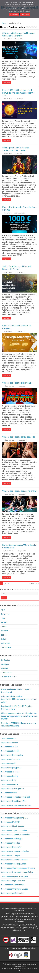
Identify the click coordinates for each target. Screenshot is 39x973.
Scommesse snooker (10, 772)
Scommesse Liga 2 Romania (13, 880)
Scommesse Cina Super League (14, 889)
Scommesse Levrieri (9, 742)
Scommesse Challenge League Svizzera (18, 868)
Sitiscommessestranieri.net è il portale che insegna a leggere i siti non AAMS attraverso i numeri (19, 716)
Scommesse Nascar (9, 784)
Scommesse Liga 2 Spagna (12, 826)
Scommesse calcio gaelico (12, 788)
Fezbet (4, 622)
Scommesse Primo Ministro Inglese (16, 805)
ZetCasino (5, 660)
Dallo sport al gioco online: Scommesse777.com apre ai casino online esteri (18, 699)
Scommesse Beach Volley (12, 755)
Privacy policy (25, 14)
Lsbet (3, 639)
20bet (3, 626)
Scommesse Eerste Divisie (12, 885)
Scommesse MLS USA (10, 822)
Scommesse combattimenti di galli (15, 797)
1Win (3, 618)
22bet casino (6, 672)
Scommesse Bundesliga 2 (12, 839)
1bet (3, 610)
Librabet (4, 631)
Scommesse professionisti (12, 893)
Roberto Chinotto (9, 386)
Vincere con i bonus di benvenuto (17, 383)
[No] (36, 9)
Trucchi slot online (8, 677)
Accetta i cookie (14, 14)
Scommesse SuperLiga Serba (13, 864)
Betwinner (5, 614)
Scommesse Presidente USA (13, 801)
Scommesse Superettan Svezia (14, 860)
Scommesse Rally (8, 780)
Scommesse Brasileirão (11, 847)
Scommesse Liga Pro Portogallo (14, 876)
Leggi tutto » (7, 82)
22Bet (3, 635)
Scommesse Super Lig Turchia (14, 830)
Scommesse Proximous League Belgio (17, 872)
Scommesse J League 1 (11, 855)
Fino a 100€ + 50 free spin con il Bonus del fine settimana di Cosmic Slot (18, 93)
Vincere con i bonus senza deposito (18, 437)
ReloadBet (5, 643)
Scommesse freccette (10, 759)
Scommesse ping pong (10, 768)
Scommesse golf (8, 763)
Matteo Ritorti (8, 39)
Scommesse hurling (9, 776)
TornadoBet (6, 647)
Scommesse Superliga (10, 843)
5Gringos (5, 664)
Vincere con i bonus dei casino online (19, 491)
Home (4, 23)
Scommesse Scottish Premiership (15, 834)
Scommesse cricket (9, 747)
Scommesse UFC (8, 738)
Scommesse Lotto (9, 793)
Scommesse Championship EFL (14, 818)
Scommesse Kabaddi (10, 751)
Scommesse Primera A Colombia (15, 851)
